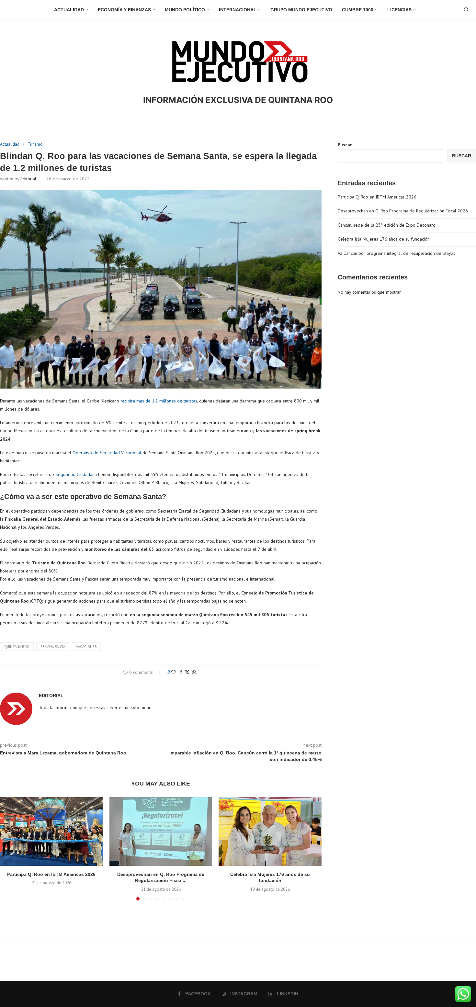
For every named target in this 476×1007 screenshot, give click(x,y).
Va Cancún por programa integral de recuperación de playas (396, 253)
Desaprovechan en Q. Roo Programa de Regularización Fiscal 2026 (403, 211)
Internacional (237, 9)
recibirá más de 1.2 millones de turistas (158, 401)
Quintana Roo (16, 646)
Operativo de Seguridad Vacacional (106, 453)
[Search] (466, 9)
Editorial (28, 179)
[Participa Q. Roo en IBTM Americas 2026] (51, 831)
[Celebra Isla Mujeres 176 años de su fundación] (270, 831)
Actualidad (69, 9)
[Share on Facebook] (181, 672)
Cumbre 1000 (357, 9)
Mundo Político (185, 9)
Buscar (345, 145)
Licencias (399, 9)
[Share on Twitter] (187, 672)
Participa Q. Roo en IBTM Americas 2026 (51, 874)
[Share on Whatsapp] (194, 672)
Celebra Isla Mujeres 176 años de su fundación (384, 239)
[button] (8, 848)
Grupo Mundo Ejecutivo (301, 9)
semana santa (52, 646)
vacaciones (86, 646)
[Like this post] (173, 672)
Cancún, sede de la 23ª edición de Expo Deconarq (387, 225)
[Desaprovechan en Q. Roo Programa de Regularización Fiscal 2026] (160, 831)
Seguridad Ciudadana (76, 474)
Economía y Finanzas (124, 9)
